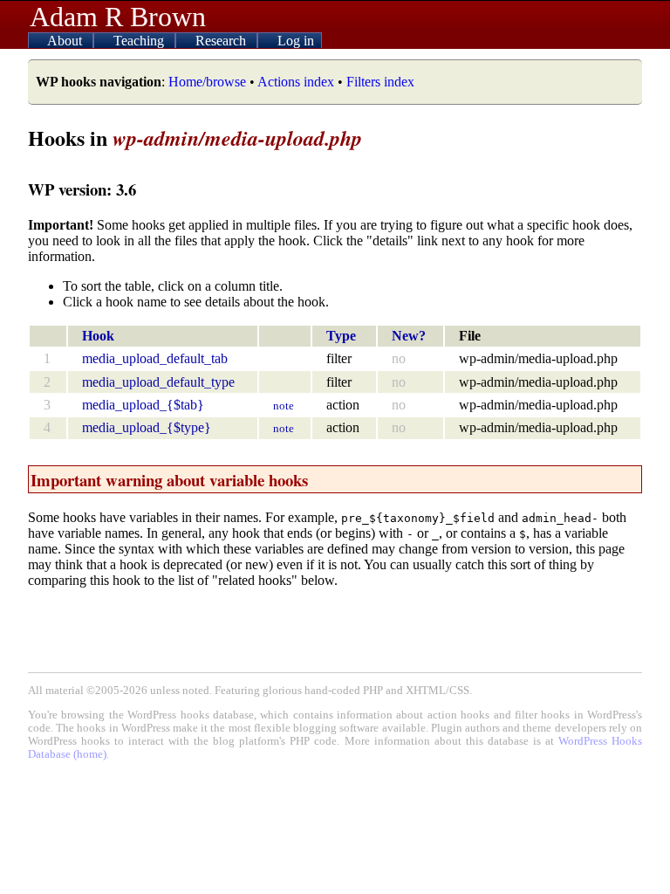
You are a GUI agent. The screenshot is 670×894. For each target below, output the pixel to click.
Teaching (140, 40)
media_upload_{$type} (146, 427)
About (66, 40)
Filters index (380, 81)
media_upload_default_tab (155, 358)
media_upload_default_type (158, 382)
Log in (295, 40)
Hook (98, 335)
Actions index (295, 81)
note (283, 405)
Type (341, 335)
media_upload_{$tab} (143, 404)
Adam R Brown (118, 16)
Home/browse (207, 81)
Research (222, 40)
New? (409, 335)
